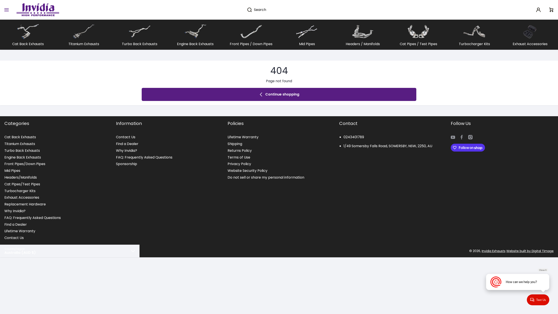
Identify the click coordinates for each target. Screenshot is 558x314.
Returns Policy (240, 150)
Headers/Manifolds (20, 177)
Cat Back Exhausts (20, 137)
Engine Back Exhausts (22, 157)
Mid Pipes (12, 170)
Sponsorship (126, 163)
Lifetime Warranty (19, 231)
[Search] (247, 10)
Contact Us (14, 237)
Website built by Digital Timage (530, 251)
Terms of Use (239, 157)
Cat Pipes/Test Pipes (22, 184)
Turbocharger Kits (20, 190)
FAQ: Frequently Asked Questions (32, 217)
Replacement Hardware (25, 204)
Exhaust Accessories (21, 197)
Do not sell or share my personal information (266, 177)
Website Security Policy (247, 170)
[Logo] (38, 10)
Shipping (235, 143)
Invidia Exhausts (493, 251)
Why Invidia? (15, 210)
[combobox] (297, 10)
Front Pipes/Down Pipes (24, 163)
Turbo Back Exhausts (22, 150)
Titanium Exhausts (19, 143)
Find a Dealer (15, 224)
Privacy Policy (239, 163)
